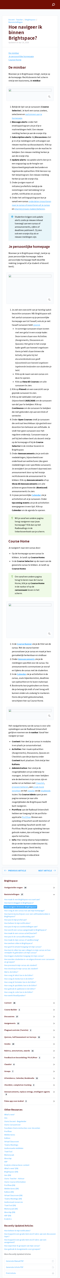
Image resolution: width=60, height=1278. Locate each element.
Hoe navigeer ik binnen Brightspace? (25, 32)
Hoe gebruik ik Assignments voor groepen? (22, 1249)
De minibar (14, 53)
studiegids (46, 790)
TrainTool (8, 1151)
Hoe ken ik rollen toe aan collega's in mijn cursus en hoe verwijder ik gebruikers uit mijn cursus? (27, 951)
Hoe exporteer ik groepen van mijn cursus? (22, 1245)
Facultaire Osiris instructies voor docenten (22, 1128)
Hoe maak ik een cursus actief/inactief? (20, 933)
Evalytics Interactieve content (16, 1165)
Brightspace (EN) (11, 1171)
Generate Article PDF (14, 1267)
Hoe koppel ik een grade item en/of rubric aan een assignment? (25, 1241)
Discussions (11, 1016)
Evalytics (8, 1219)
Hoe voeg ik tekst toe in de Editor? (18, 975)
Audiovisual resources (13, 1202)
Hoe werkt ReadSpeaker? (15, 995)
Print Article (11, 1273)
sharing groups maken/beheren (30, 208)
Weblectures (9, 1134)
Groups (8, 1071)
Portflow (26, 817)
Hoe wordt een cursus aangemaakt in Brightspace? (25, 930)
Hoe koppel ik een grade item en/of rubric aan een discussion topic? (30, 1235)
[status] (30, 227)
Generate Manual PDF (15, 1261)
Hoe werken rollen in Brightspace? (18, 943)
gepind (36, 325)
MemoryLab (9, 1155)
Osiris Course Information (15, 1182)
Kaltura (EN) (9, 1192)
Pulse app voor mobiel (15, 1101)
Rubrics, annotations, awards (18, 1050)
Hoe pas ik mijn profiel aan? (15, 920)
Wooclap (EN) (9, 1212)
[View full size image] (30, 94)
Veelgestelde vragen (15, 887)
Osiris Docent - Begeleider (15, 1121)
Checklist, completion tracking (19, 1085)
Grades (9, 1044)
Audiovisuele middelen (13, 1148)
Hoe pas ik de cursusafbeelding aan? (19, 936)
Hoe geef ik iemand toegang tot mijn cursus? (23, 946)
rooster (31, 790)
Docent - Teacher (16, 19)
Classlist (40, 783)
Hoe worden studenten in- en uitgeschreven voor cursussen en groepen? (29, 960)
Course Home (15, 59)
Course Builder (12, 1009)
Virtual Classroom (11, 1141)
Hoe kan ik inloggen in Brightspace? (19, 903)
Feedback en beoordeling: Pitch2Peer (22, 1057)
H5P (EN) (7, 1215)
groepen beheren (20, 787)
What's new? (9, 1114)
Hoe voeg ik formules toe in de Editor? (20, 982)
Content (9, 1003)
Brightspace (30, 19)
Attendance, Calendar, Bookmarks (21, 1078)
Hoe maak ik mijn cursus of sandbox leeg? (21, 940)
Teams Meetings (11, 1145)
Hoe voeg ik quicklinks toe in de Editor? (20, 985)
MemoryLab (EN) (11, 1208)
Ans (5, 1118)
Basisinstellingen (16, 22)
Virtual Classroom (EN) (13, 1195)
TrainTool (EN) (10, 1205)
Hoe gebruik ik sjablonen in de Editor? (20, 989)
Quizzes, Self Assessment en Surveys (22, 1037)
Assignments (11, 1023)
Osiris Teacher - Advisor (14, 1178)
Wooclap (8, 1158)
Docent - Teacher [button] (10, 1)
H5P (6, 1161)
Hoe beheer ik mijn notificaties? (17, 923)
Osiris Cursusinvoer (12, 1124)
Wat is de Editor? (11, 972)
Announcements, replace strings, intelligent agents (27, 1093)
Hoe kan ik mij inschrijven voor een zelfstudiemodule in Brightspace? (27, 915)
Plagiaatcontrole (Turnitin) (17, 1030)
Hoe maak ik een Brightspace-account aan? (22, 899)
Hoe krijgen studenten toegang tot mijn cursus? (24, 956)
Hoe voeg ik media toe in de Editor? (19, 978)
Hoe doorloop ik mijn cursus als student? (21, 968)
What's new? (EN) (11, 1168)
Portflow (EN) (9, 1185)
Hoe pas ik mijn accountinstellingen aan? (21, 926)
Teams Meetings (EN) (13, 1198)
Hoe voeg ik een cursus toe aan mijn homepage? (24, 910)
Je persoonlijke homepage (21, 56)
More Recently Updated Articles (17, 1254)
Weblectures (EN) (11, 1188)
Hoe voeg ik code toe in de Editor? (18, 992)
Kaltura (7, 1138)
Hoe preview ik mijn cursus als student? (20, 965)
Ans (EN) (7, 1175)
